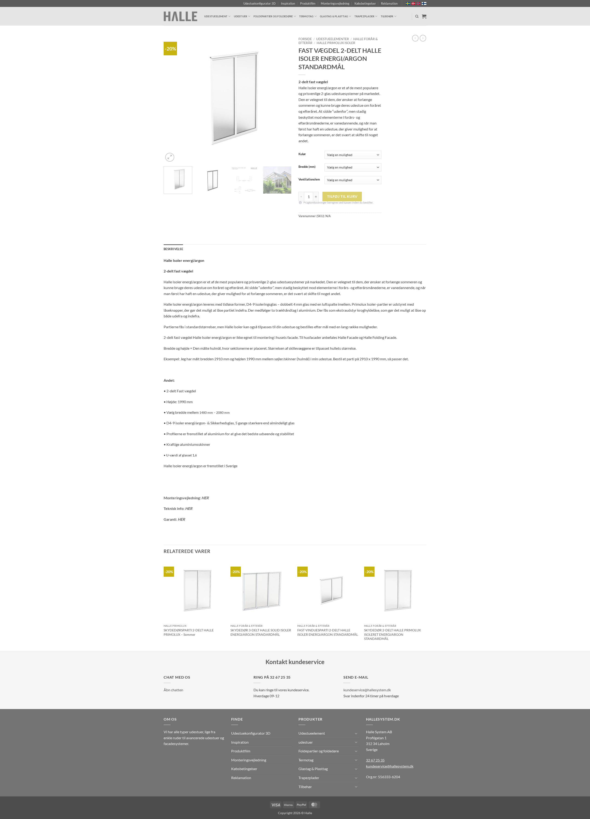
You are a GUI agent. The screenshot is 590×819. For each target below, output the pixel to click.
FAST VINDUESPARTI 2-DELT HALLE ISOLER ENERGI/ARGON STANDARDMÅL (327, 632)
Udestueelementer (332, 39)
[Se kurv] (424, 16)
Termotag (306, 16)
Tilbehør (387, 16)
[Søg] (416, 16)
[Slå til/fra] (356, 733)
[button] (169, 157)
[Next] (283, 99)
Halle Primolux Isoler (336, 43)
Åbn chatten (173, 690)
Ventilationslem (309, 179)
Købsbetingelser (365, 3)
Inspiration (288, 3)
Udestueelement (215, 16)
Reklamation (389, 3)
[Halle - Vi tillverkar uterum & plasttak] (180, 16)
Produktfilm (308, 3)
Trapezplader (364, 16)
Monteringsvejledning (335, 3)
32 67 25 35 (375, 760)
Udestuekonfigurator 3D (259, 3)
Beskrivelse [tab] (173, 249)
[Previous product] (423, 38)
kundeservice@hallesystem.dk (367, 690)
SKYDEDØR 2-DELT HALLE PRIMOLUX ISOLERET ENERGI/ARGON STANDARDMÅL (392, 634)
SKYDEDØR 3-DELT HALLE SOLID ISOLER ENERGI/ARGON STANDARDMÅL (260, 632)
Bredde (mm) (307, 167)
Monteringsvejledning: (186, 498)
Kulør (302, 154)
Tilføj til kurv (342, 196)
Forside (305, 39)
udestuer (240, 16)
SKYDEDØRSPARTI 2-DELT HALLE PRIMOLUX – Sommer (189, 632)
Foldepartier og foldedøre (273, 16)
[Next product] (415, 38)
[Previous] (172, 99)
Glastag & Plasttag (334, 16)
